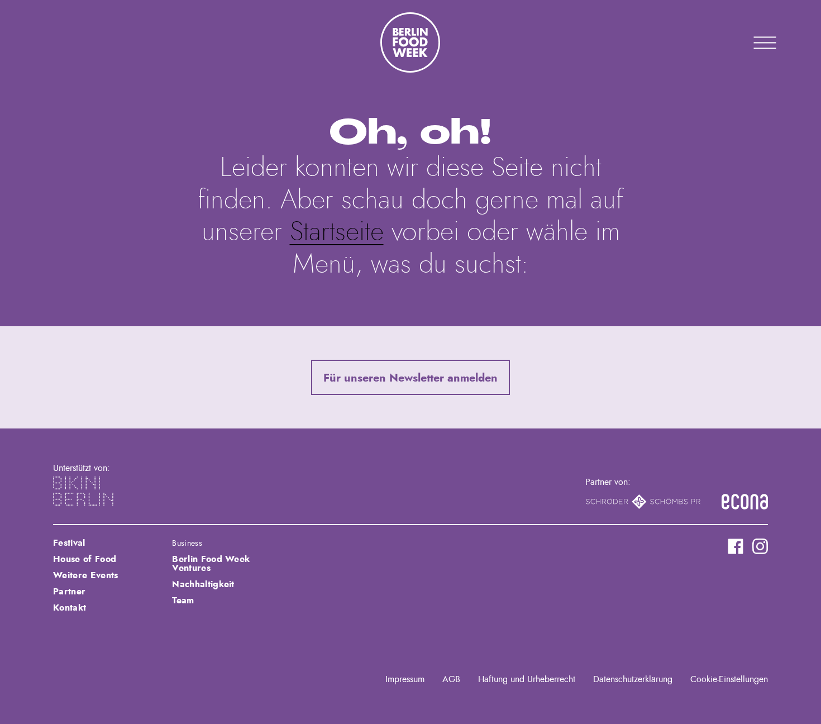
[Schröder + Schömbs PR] (643, 501)
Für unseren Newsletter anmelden (410, 378)
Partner (69, 591)
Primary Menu (750, 42)
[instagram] (760, 546)
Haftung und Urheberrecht (526, 679)
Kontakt (69, 607)
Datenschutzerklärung (632, 679)
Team (183, 600)
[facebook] (735, 546)
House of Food (84, 559)
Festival (69, 543)
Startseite (337, 232)
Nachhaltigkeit (203, 584)
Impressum (404, 679)
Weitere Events (85, 575)
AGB (451, 679)
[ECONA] (745, 501)
